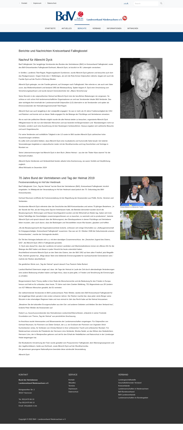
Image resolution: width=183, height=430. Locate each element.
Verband (96, 28)
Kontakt (24, 3)
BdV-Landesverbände (126, 395)
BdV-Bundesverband (126, 392)
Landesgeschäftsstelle (127, 380)
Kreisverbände (124, 386)
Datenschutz (52, 3)
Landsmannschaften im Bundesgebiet (133, 398)
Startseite (50, 28)
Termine (71, 386)
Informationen (114, 28)
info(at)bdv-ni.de (30, 406)
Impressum (37, 3)
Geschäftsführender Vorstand (129, 383)
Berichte (82, 28)
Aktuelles (67, 28)
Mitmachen (132, 28)
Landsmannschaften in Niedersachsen (133, 389)
